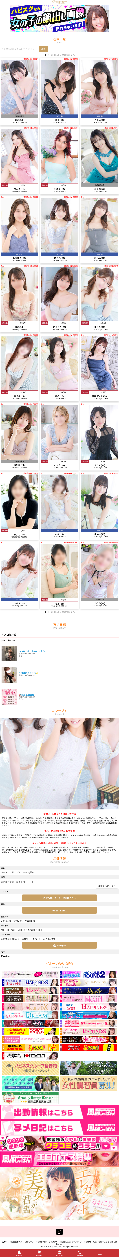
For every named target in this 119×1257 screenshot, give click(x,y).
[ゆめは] (99, 527)
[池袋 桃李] (88, 992)
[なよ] (59, 596)
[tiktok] (59, 1233)
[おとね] (99, 181)
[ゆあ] (19, 319)
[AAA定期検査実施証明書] (30, 1103)
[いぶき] (59, 458)
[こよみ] (99, 113)
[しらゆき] (19, 251)
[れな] (59, 527)
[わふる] (99, 251)
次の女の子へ (68, 54)
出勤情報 (39, 1255)
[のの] (19, 113)
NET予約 (61, 945)
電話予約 (80, 1255)
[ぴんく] (19, 181)
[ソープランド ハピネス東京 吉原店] (59, 2)
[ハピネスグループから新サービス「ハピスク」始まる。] (59, 31)
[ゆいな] (19, 458)
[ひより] (19, 527)
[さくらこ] (59, 319)
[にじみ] (59, 251)
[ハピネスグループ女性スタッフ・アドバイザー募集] (88, 1089)
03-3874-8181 (59, 910)
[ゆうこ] (99, 319)
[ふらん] (19, 596)
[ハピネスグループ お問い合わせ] (30, 1074)
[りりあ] (19, 389)
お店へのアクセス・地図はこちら (59, 897)
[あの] (59, 389)
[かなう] (99, 596)
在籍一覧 (19, 1255)
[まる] (59, 113)
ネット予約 (59, 1255)
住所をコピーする (107, 886)
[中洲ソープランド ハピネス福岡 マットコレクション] (88, 1041)
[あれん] (99, 458)
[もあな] (59, 181)
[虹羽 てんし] (99, 389)
